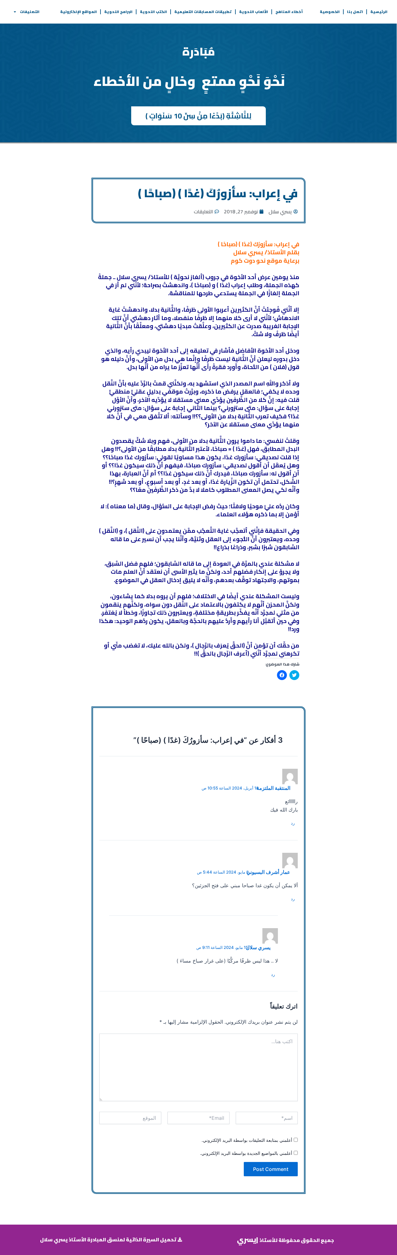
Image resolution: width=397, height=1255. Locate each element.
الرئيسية (378, 11)
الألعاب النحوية (253, 11)
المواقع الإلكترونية (78, 11)
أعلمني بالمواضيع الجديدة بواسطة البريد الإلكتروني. (246, 1153)
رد (293, 823)
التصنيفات (29, 11)
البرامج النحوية (118, 11)
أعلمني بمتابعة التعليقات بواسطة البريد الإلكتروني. (247, 1140)
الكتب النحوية (153, 11)
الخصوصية (330, 11)
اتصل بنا (355, 11)
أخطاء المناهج (289, 11)
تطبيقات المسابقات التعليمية (203, 11)
